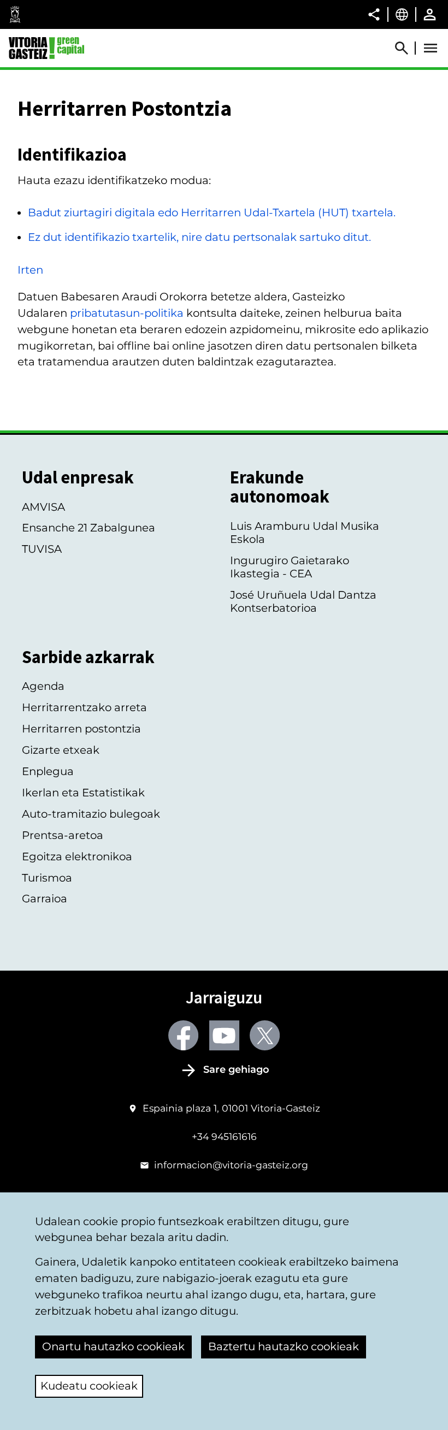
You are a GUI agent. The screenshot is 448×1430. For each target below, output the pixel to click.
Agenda (43, 686)
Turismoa (47, 877)
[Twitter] (265, 1035)
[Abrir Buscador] (406, 48)
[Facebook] (183, 1035)
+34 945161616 (224, 1136)
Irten (30, 269)
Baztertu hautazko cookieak (283, 1346)
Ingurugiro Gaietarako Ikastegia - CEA (289, 567)
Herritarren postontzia (81, 728)
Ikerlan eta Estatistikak (83, 792)
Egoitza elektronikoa (77, 856)
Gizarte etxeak (60, 750)
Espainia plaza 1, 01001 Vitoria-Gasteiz (231, 1108)
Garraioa (44, 898)
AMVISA (43, 506)
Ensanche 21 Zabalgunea (88, 527)
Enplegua (48, 771)
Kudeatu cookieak (89, 1385)
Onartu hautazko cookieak (113, 1346)
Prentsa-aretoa (62, 835)
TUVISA (42, 549)
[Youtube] (224, 1035)
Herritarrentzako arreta (84, 707)
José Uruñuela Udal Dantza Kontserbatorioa (303, 601)
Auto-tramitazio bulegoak (91, 813)
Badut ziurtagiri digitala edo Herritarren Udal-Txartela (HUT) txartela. (212, 212)
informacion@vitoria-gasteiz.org (231, 1165)
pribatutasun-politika (127, 313)
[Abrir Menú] (430, 48)
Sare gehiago (236, 1069)
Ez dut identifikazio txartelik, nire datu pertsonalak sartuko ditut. (199, 237)
